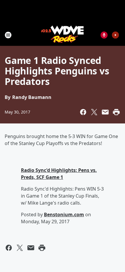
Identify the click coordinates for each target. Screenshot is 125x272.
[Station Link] (62, 34)
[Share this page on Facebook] (83, 112)
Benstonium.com (64, 214)
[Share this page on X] (94, 112)
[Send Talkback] (104, 35)
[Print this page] (116, 112)
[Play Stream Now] (115, 35)
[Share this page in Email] (105, 112)
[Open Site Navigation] (8, 35)
